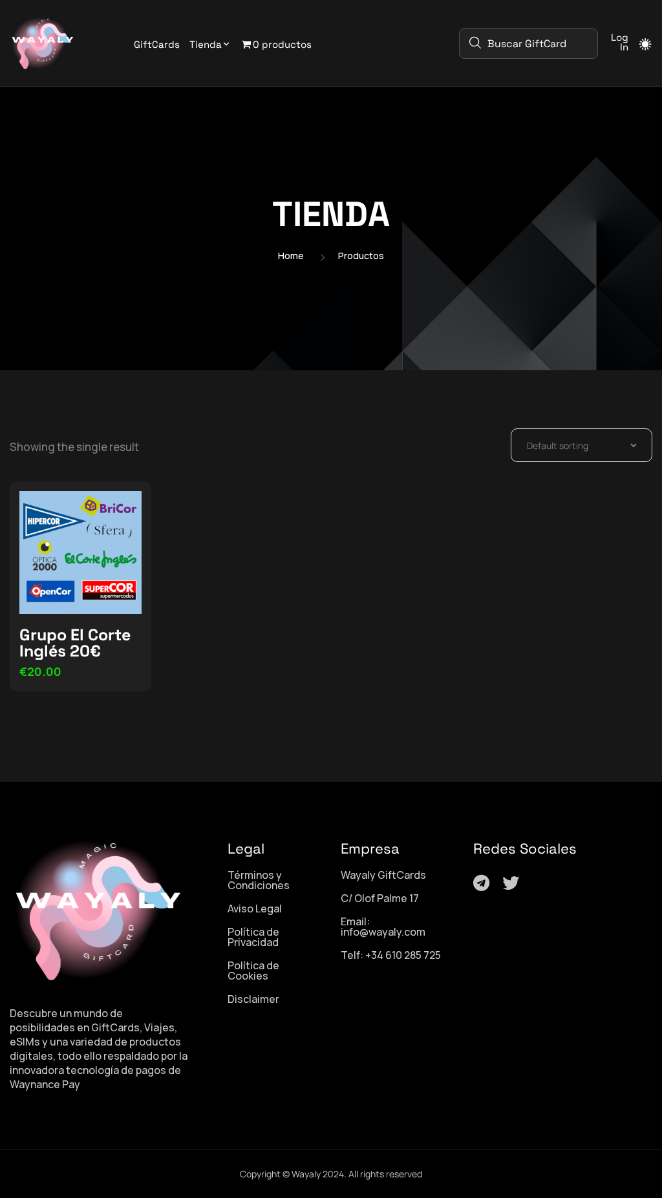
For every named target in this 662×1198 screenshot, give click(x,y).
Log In (619, 42)
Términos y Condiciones (259, 880)
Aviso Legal (255, 908)
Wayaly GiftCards (383, 875)
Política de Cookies (253, 970)
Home (291, 255)
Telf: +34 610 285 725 (391, 955)
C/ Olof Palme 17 (380, 898)
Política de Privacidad (253, 937)
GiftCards (157, 44)
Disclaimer (253, 999)
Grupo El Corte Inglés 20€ (75, 643)
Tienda (205, 44)
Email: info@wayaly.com (383, 926)
